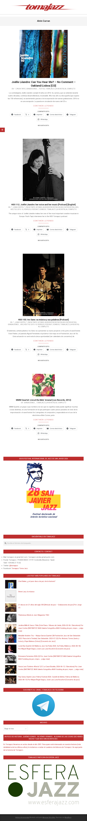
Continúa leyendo (43, 106)
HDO (76, 207)
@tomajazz (13, 566)
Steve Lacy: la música (26, 592)
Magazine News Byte (48, 817)
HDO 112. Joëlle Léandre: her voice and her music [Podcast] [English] (43, 204)
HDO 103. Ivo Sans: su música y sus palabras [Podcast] (43, 319)
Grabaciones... (32, 89)
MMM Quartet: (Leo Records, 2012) (43, 400)
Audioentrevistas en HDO (53, 207)
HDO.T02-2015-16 (17, 209)
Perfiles (27, 209)
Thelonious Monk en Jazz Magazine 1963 (33, 615)
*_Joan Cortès (17, 207)
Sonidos (42, 209)
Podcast (35, 209)
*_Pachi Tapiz (20, 89)
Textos (42, 89)
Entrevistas (69, 207)
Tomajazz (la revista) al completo (60, 89)
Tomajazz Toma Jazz (20, 568)
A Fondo (39, 207)
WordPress (68, 817)
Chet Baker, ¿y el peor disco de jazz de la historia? (36, 581)
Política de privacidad (22, 817)
